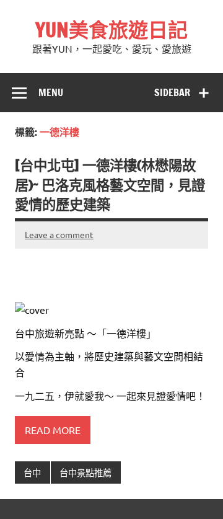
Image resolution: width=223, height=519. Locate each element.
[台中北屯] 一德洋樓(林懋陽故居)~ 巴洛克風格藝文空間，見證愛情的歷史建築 (110, 185)
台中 (32, 472)
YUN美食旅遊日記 (111, 30)
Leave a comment (59, 234)
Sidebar (172, 92)
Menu (50, 92)
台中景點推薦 (85, 472)
